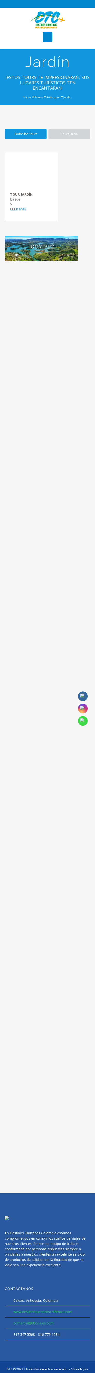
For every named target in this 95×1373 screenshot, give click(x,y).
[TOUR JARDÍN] (31, 169)
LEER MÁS (18, 209)
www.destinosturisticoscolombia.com (42, 1311)
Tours (39, 97)
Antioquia (53, 97)
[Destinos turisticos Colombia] (47, 20)
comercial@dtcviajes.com (33, 1323)
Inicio (27, 97)
